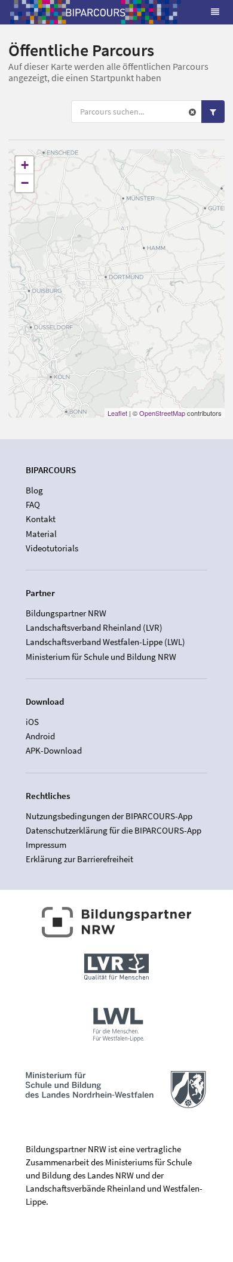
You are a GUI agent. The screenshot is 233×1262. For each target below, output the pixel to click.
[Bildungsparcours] (96, 12)
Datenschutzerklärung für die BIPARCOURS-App (113, 830)
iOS (32, 722)
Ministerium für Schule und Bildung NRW (101, 656)
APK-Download (54, 750)
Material (41, 533)
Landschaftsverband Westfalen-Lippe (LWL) (105, 641)
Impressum (46, 844)
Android (40, 736)
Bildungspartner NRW (66, 613)
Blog (34, 490)
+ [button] (25, 165)
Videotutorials (52, 548)
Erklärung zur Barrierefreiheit (79, 859)
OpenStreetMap (162, 413)
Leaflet (117, 413)
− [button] (25, 182)
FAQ (33, 504)
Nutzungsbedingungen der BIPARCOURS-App (109, 816)
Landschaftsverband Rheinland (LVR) (94, 627)
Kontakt (41, 518)
